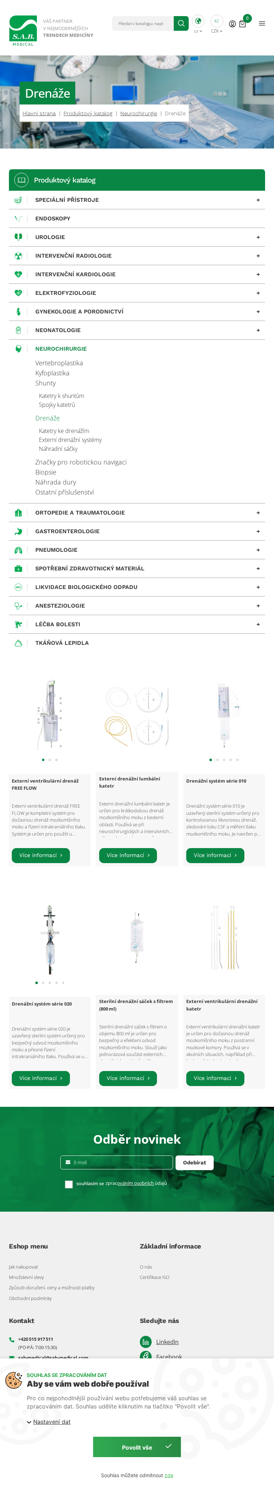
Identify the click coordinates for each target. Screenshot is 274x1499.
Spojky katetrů (57, 405)
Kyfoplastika (52, 373)
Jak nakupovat (23, 1267)
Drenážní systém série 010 (216, 781)
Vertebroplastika (59, 363)
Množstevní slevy (26, 1277)
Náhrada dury (55, 482)
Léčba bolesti (147, 624)
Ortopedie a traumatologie (147, 512)
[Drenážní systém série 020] (49, 937)
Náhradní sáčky (58, 449)
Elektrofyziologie (147, 293)
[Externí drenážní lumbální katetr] (137, 714)
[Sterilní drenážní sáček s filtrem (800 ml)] (137, 937)
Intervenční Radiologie (147, 255)
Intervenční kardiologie (147, 274)
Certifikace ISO (154, 1277)
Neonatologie (147, 330)
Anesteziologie (147, 605)
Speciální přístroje (147, 200)
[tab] (43, 760)
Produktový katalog (88, 113)
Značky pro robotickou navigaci (81, 462)
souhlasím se (90, 1184)
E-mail (80, 1162)
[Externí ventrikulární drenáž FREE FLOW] (49, 714)
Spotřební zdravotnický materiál (147, 568)
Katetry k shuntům (61, 396)
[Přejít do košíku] (242, 23)
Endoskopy (52, 218)
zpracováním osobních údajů (136, 1183)
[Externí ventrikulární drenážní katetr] (224, 937)
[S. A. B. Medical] (52, 28)
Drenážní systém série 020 (42, 1004)
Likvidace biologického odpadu (147, 587)
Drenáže (47, 418)
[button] (198, 23)
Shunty (45, 383)
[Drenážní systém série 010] (224, 714)
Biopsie (45, 472)
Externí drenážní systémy (70, 440)
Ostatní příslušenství (64, 492)
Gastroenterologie (147, 531)
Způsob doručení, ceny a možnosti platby (52, 1287)
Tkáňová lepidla (62, 642)
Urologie (147, 237)
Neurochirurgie (138, 113)
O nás (146, 1267)
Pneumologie (147, 550)
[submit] (181, 23)
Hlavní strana (39, 113)
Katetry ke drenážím (64, 431)
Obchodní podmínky (30, 1298)
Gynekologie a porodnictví (147, 311)
